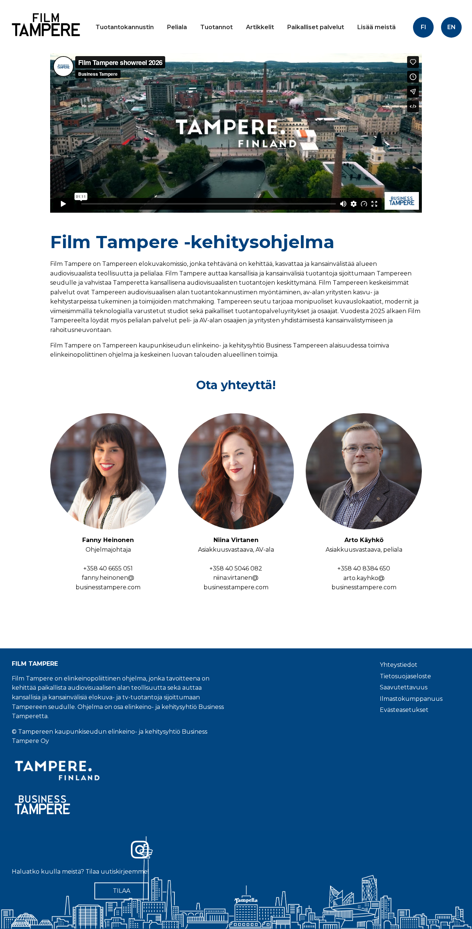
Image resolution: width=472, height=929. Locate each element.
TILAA (121, 890)
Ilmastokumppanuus (411, 698)
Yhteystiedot (398, 664)
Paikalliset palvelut (315, 27)
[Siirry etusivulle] (44, 42)
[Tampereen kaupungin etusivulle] (121, 771)
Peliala (177, 27)
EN (451, 27)
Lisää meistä (376, 27)
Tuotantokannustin (125, 27)
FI (423, 27)
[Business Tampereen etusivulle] (121, 804)
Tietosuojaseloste (405, 676)
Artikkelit (260, 27)
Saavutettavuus (403, 687)
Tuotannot (216, 27)
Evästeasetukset (404, 709)
